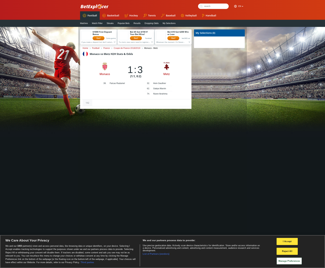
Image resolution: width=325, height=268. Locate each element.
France (106, 48)
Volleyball (191, 15)
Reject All (287, 251)
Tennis (152, 15)
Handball (211, 15)
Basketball (113, 15)
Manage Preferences (289, 261)
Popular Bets (123, 23)
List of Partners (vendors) (156, 254)
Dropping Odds (152, 23)
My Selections (169, 23)
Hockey (133, 15)
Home (85, 48)
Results (137, 23)
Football (92, 15)
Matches (84, 23)
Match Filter (97, 23)
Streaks (110, 23)
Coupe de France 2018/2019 (127, 48)
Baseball (171, 15)
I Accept (287, 241)
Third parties (87, 262)
